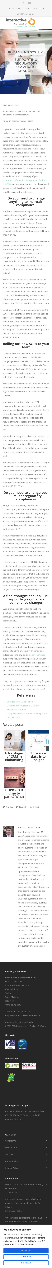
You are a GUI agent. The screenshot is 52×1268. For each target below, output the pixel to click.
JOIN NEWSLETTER (35, 8)
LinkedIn (23, 807)
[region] (26, 1246)
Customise (26, 1256)
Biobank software (37, 654)
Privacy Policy (11, 1168)
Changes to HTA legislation (20, 701)
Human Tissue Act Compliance (18, 121)
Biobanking (8, 111)
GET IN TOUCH (15, 8)
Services (9, 1154)
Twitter (9, 807)
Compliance (21, 111)
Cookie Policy (11, 1161)
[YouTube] (29, 3)
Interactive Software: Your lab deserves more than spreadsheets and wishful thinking (24, 1203)
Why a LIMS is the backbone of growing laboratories (24, 1186)
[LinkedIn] (23, 3)
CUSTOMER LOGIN (26, 14)
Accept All (26, 1250)
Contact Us (10, 1140)
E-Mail (36, 807)
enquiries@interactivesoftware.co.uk (22, 1015)
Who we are (11, 1147)
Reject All (26, 1262)
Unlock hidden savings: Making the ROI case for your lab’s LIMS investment (23, 1219)
